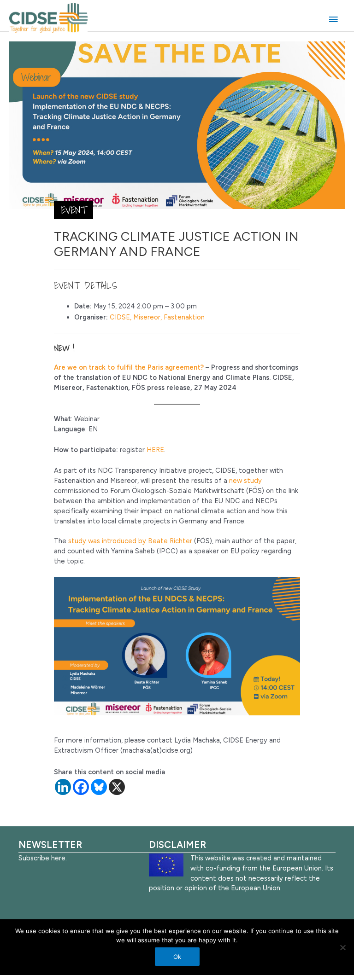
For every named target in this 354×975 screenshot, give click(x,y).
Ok (177, 956)
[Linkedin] (63, 787)
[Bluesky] (99, 787)
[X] (117, 787)
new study (245, 480)
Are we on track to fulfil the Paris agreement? (129, 367)
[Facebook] (81, 787)
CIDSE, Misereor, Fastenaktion (157, 317)
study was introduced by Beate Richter (130, 541)
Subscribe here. (42, 858)
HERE (155, 450)
